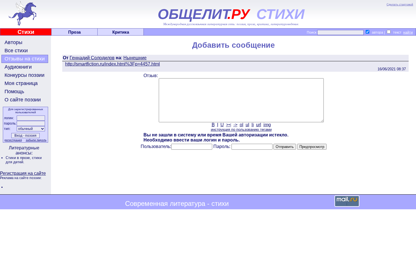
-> (235, 124)
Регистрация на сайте (23, 173)
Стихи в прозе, (19, 158)
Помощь (14, 91)
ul (247, 124)
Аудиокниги (18, 67)
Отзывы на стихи (25, 59)
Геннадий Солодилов (92, 57)
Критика (120, 32)
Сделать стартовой (400, 4)
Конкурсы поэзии (24, 75)
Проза (74, 32)
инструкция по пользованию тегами (241, 129)
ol (241, 124)
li (253, 124)
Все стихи (16, 50)
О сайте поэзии (23, 100)
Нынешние (135, 57)
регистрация (13, 139)
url (258, 124)
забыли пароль (36, 139)
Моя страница (21, 83)
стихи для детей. (24, 160)
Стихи (26, 32)
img (267, 124)
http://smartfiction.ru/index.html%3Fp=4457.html (112, 64)
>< (228, 124)
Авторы (13, 42)
